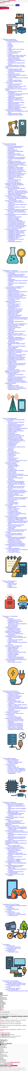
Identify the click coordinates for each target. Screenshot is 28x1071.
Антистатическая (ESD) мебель (16, 41)
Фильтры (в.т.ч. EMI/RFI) (14, 860)
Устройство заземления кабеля (16, 470)
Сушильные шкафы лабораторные (17, 354)
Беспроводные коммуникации (15, 151)
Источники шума (12, 451)
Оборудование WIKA (13, 237)
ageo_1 (2, 1042)
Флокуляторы (11, 368)
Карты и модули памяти (14, 845)
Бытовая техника (9, 911)
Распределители (12, 459)
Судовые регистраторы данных (16, 658)
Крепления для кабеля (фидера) (16, 481)
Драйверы (10, 833)
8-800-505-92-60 (11, 0)
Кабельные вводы (12, 464)
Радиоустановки (12, 655)
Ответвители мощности (14, 434)
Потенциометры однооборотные (16, 223)
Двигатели (8, 819)
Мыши (9, 910)
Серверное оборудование (12, 759)
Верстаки (10, 45)
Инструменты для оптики (14, 512)
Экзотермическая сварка (14, 701)
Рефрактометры (12, 362)
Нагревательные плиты (14, 316)
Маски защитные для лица (14, 662)
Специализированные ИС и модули (14, 865)
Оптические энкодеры (13, 219)
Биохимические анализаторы (15, 378)
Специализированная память (15, 846)
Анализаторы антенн (13, 290)
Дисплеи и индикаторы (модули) (16, 210)
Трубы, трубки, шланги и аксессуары (14, 874)
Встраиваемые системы (14, 153)
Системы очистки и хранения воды (17, 363)
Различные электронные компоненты (17, 197)
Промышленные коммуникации (16, 155)
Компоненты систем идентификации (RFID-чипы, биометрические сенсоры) (18, 191)
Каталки (10, 384)
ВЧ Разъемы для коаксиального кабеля (18, 475)
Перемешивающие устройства (16, 358)
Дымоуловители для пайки (15, 113)
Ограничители (11, 454)
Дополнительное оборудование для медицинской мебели (17, 389)
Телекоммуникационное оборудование (15, 544)
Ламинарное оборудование (15, 337)
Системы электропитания (14, 717)
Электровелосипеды (13, 951)
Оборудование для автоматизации (17, 162)
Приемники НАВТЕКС (13, 654)
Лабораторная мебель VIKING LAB (17, 55)
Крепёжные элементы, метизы (16, 720)
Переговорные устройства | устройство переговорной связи (16, 543)
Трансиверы (11, 528)
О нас (1, 996)
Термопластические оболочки (15, 474)
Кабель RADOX (12, 471)
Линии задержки (12, 472)
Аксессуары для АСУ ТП (14, 182)
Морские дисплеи (12, 649)
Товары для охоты (10, 945)
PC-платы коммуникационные (15, 146)
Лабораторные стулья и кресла (16, 49)
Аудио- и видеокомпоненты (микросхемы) (15, 867)
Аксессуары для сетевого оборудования (14, 772)
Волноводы (11, 468)
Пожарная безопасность (11, 627)
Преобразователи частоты (15, 147)
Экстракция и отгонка (13, 369)
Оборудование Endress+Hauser (16, 231)
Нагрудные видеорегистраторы (13, 631)
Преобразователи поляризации (16, 435)
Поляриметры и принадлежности (16, 359)
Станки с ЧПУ (8, 82)
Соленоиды (11, 818)
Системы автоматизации (11, 229)
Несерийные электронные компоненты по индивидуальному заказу (16, 841)
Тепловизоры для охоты (14, 947)
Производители (3, 997)
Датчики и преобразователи (12, 187)
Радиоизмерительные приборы (13, 288)
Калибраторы (11, 279)
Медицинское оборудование (12, 372)
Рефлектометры (12, 507)
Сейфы (10, 586)
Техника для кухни (12, 915)
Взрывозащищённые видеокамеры (17, 537)
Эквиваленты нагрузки (14, 442)
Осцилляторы (11, 433)
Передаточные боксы (13, 342)
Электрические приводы (14, 822)
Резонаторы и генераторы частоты (17, 859)
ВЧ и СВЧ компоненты (13, 849)
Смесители (11, 456)
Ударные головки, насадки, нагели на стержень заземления (17, 705)
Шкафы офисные (12, 587)
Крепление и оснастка (13, 698)
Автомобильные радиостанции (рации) (18, 521)
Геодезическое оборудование (12, 632)
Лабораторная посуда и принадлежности (14, 307)
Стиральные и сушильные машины (17, 914)
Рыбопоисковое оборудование (16, 657)
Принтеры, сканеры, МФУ (11, 989)
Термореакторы (12, 367)
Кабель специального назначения (16, 490)
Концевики (11, 496)
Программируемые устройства (13, 861)
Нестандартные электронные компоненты (16, 843)
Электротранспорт (10, 950)
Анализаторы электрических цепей (17, 297)
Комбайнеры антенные (14, 453)
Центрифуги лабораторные (15, 349)
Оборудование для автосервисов (13, 636)
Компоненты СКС (12, 500)
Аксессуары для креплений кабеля (17, 498)
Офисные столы (12, 584)
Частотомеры (11, 300)
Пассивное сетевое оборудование (16, 769)
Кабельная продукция (10, 463)
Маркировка (11, 722)
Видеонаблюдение (13, 150)
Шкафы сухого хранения (14, 59)
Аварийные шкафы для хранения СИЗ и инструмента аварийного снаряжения (18, 95)
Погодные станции (13, 653)
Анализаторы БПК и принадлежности (17, 323)
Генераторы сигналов (13, 299)
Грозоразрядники (12, 476)
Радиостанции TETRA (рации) (15, 519)
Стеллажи (10, 46)
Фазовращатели (12, 444)
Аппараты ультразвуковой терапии (17, 377)
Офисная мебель (9, 582)
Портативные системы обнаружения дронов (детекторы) (17, 624)
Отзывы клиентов (3, 999)
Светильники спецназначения (15, 713)
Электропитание (9, 714)
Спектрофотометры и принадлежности (18, 317)
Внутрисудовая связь (13, 647)
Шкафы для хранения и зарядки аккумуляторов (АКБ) (16, 103)
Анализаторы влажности (14, 304)
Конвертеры (11, 156)
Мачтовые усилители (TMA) (15, 438)
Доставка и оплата (4, 995)
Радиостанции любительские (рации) (17, 529)
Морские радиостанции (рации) (16, 524)
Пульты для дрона (12, 626)
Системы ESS (11, 715)
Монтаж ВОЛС (9, 505)
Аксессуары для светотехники (15, 719)
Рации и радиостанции (11, 516)
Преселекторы (11, 445)
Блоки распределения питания (16, 430)
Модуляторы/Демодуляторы (15, 425)
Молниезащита (12, 699)
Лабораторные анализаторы (15, 309)
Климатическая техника (14, 913)
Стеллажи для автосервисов (15, 639)
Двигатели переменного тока (15, 820)
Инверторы (11, 148)
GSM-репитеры (12, 765)
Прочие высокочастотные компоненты (18, 497)
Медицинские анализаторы (15, 379)
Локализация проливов (14, 74)
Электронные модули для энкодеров (17, 225)
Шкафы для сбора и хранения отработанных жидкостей (15, 98)
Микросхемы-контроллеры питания (17, 837)
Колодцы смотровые (13, 694)
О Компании (3, 1046)
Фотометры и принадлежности (16, 321)
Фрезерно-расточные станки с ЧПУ (17, 86)
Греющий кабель (12, 469)
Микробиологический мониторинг (16, 380)
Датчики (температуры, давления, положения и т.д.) (16, 189)
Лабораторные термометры (15, 356)
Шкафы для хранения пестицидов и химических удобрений (17, 108)
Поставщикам (3, 1002)
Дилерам (2, 1001)
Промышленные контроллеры (15, 169)
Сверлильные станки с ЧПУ (15, 83)
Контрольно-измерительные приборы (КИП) (16, 271)
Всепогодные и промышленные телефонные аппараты (16, 539)
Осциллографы (12, 289)
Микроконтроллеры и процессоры (16, 811)
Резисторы (11, 858)
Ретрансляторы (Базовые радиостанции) (14, 526)
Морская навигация (13, 648)
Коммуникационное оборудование (16, 157)
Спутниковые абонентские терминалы (18, 549)
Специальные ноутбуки (14, 985)
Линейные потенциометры (15, 216)
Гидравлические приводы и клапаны (14, 817)
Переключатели (12, 455)
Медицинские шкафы (13, 385)
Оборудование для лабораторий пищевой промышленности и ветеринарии (16, 340)
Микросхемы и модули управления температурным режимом (17, 194)
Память (7, 844)
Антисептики (11, 660)
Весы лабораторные (13, 305)
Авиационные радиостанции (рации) (17, 518)
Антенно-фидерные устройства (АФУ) (14, 419)
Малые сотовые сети (13, 767)
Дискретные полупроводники (15, 804)
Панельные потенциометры (15, 220)
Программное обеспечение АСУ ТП (17, 173)
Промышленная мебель (11, 40)
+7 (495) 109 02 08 (4, 1034)
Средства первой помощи (14, 80)
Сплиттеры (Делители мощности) (16, 440)
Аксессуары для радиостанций (16, 531)
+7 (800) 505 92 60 (4, 1036)
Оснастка (10, 644)
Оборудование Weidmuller (14, 236)
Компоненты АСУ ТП (10, 145)
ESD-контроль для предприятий (16, 226)
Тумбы (9, 48)
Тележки (10, 54)
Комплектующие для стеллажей (16, 65)
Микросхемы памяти (13, 812)
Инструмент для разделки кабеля (16, 492)
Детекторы (11, 449)
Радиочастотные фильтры (14, 429)
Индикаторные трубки (13, 312)
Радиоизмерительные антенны (16, 294)
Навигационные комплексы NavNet (17, 652)
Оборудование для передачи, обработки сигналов (15, 622)
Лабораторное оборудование (12, 301)
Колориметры (11, 302)
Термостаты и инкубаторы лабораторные (14, 353)
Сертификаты (3, 1003)
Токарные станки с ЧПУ (14, 85)
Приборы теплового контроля (15, 275)
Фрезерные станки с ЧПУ (14, 87)
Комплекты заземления (14, 697)
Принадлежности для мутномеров (16, 357)
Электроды (11, 330)
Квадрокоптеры (12, 949)
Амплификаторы (12, 373)
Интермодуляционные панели (15, 439)
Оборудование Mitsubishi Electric (16, 233)
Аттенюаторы (11, 480)
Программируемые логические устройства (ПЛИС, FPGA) (16, 814)
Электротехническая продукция (13, 718)
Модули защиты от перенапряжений (17, 827)
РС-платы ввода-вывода (14, 179)
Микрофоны (11, 908)
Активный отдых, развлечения (13, 948)
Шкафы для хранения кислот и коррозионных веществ (16, 105)
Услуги (9, 285)
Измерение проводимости (14, 311)
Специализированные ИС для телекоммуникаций (15, 872)
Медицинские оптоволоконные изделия (15, 370)
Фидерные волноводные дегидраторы (18, 428)
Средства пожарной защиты (15, 81)
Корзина (2, 1007)
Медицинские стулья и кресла (15, 387)
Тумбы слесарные (12, 641)
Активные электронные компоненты (14, 803)
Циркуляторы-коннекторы (14, 437)
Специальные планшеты (14, 988)
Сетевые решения (10, 764)
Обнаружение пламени (14, 629)
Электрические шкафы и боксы (16, 729)
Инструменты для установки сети (16, 770)
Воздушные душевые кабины (15, 333)
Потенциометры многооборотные (16, 221)
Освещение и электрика (11, 712)
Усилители (10, 816)
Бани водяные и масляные (15, 310)
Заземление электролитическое (16, 693)
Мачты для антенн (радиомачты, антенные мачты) (16, 423)
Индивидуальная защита (14, 628)
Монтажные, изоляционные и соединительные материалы (15, 724)
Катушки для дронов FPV (14, 620)
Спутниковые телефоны (14, 552)
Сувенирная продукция (14, 710)
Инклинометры (12, 215)
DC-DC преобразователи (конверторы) (18, 832)
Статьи (1, 1000)
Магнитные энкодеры (13, 218)
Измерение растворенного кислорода (17, 318)
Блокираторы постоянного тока (16, 424)
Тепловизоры (11, 273)
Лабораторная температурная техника (18, 351)
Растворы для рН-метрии (14, 327)
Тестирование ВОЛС (13, 511)
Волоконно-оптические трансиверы (17, 506)
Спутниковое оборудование (12, 548)
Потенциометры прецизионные (16, 224)
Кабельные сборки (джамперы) (16, 482)
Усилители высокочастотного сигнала (17, 460)
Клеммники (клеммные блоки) (15, 495)
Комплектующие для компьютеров (16, 983)
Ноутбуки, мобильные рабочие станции (15, 984)
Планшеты (8, 987)
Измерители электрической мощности (17, 291)
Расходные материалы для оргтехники (18, 990)
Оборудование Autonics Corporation (17, 230)
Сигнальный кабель (13, 502)
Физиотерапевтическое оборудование (17, 382)
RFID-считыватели (13, 186)
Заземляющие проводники (15, 696)
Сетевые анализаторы (14, 508)
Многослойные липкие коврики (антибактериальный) (16, 57)
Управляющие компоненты (15, 241)
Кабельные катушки (13, 493)
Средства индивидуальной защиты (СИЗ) (15, 659)
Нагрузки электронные (14, 292)
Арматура (10, 875)
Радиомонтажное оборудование (13, 109)
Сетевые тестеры (12, 510)
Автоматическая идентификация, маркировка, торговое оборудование (14, 184)
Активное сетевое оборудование (16, 768)
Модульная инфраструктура (15, 762)
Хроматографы (12, 348)
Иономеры (11, 322)
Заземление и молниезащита (12, 692)
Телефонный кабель (13, 503)
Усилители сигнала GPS (14, 427)
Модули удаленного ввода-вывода (17, 171)
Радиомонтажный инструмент (15, 114)
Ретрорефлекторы (12, 443)
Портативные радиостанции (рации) (17, 517)
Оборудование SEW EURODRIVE (16, 235)
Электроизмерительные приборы (16, 274)
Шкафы (10, 44)
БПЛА (6, 617)
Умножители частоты (13, 458)
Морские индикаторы (13, 651)
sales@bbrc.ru (3, 6)
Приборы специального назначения (17, 295)
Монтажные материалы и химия (13, 200)
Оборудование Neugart (14, 234)
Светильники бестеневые (14, 51)
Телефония (8, 532)
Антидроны (11, 618)
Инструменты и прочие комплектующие (15, 195)
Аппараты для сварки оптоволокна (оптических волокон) (17, 514)
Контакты (2, 1006)
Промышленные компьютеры (15, 168)
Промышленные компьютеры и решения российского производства (17, 164)
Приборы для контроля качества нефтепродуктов (16, 365)
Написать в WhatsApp (6, 1043)
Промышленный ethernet (14, 176)
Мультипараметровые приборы (16, 325)
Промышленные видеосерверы (16, 174)
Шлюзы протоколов (13, 181)
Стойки (10, 50)
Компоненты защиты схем (12, 825)
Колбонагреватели (13, 314)
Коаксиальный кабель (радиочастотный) (13, 466)
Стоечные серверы (13, 763)
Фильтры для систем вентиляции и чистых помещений (17, 347)
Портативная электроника (12, 909)
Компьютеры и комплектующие (13, 982)
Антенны (10, 420)
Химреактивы (11, 328)
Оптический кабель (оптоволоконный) (17, 491)
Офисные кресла (12, 583)
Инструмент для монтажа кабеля (16, 486)
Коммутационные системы (15, 541)
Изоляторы (11, 450)
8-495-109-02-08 (6, 1)
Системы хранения (13, 53)
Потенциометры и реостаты (15, 856)
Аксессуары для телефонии (15, 533)
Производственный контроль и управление (16, 214)
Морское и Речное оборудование (13, 646)
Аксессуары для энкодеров (15, 228)
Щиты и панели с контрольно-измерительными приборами (15, 727)
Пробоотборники (12, 361)
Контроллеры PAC (12, 166)
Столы (9, 43)
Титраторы (11, 320)
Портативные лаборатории (15, 315)
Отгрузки (2, 1005)
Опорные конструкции (13, 461)
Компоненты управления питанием (14, 830)
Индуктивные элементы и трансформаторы (14, 851)
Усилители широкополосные (15, 296)
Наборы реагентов (13, 326)
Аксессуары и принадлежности (16, 286)
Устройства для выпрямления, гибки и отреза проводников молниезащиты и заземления (17, 708)
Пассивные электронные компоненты (15, 848)
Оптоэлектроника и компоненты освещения (16, 209)
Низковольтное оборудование (15, 725)
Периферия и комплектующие (15, 167)
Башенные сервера (13, 761)
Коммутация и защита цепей (15, 853)
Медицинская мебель (10, 383)
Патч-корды (11, 501)
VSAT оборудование (13, 550)
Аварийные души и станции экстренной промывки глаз (15, 69)
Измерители (11, 152)
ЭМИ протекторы (12, 432)
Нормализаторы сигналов (14, 172)
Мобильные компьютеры (14, 161)
